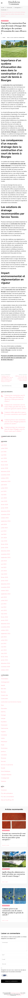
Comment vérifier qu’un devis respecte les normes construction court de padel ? (15, 414)
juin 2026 (3, 451)
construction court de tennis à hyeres (11, 702)
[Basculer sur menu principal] (1, 2)
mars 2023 (4, 574)
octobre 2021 (5, 630)
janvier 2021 (4, 660)
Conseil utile (4, 695)
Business (3, 692)
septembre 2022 (5, 594)
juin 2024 (3, 531)
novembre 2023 (5, 554)
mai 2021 (3, 647)
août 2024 (4, 524)
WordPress (18, 995)
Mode (2, 745)
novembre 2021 (5, 627)
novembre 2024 (5, 514)
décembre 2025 (5, 471)
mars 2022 (4, 614)
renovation (4, 755)
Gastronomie (4, 728)
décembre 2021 (5, 623)
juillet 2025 (4, 488)
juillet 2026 (4, 448)
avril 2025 (4, 498)
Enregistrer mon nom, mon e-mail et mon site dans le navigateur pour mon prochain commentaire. (13, 970)
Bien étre (3, 688)
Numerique (4, 748)
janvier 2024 (4, 547)
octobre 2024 (5, 518)
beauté (3, 685)
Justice (3, 738)
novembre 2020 (5, 666)
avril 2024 (4, 537)
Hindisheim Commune (14, 2)
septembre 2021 (5, 633)
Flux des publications (7, 793)
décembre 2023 (5, 551)
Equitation (4, 722)
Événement (4, 725)
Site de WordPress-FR (7, 800)
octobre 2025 (5, 478)
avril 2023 (4, 571)
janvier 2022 (4, 620)
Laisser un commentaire (18, 37)
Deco (2, 705)
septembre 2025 (5, 481)
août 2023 (4, 561)
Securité (3, 761)
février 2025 (4, 504)
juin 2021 (3, 643)
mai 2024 (3, 534)
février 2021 (4, 657)
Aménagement (5, 682)
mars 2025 (4, 501)
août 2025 (4, 485)
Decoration (4, 708)
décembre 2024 (5, 511)
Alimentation (4, 679)
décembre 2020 (5, 663)
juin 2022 (3, 604)
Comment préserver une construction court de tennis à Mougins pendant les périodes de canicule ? (15, 421)
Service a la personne (7, 765)
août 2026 (4, 445)
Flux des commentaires (7, 796)
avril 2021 (4, 650)
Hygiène (3, 731)
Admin (4, 37)
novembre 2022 (5, 587)
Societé (3, 768)
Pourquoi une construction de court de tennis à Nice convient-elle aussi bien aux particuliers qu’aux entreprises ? (14, 836)
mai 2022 (3, 607)
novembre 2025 (5, 475)
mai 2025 (3, 494)
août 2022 (4, 597)
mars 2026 (4, 461)
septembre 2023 (5, 557)
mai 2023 (3, 567)
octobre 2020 (5, 670)
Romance (3, 758)
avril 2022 (4, 610)
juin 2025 (3, 491)
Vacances (3, 781)
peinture (3, 751)
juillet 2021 (4, 640)
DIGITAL (3, 712)
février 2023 (4, 577)
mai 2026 (3, 455)
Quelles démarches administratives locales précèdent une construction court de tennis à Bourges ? (13, 874)
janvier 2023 (4, 580)
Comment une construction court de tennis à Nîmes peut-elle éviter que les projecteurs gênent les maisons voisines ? (15, 406)
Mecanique (4, 741)
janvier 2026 (4, 468)
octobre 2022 (5, 590)
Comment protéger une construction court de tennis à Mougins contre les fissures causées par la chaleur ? (14, 429)
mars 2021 (4, 653)
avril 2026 (4, 458)
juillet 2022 (4, 600)
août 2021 (4, 637)
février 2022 (4, 617)
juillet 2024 (4, 528)
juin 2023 (3, 564)
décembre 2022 (5, 584)
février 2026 (4, 465)
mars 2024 (4, 541)
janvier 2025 (4, 508)
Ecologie (3, 715)
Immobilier (4, 735)
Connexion (4, 790)
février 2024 (4, 544)
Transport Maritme (6, 774)
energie (3, 718)
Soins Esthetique (5, 771)
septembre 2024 (5, 521)
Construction (4, 20)
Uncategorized (5, 778)
